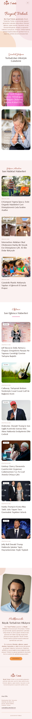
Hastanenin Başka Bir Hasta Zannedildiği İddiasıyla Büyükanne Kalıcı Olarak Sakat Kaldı (14, 140)
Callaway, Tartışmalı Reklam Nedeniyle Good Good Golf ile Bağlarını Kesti (15, 391)
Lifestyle (7, 85)
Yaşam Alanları (8, 178)
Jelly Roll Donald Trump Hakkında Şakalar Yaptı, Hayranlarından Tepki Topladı (15, 547)
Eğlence (6, 324)
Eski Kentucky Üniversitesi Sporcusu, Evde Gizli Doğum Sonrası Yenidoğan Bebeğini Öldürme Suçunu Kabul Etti (15, 95)
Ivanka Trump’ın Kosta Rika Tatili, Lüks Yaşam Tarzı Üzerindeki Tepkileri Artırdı (14, 509)
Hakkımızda (16, 658)
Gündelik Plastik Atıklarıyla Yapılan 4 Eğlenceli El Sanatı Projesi (14, 285)
